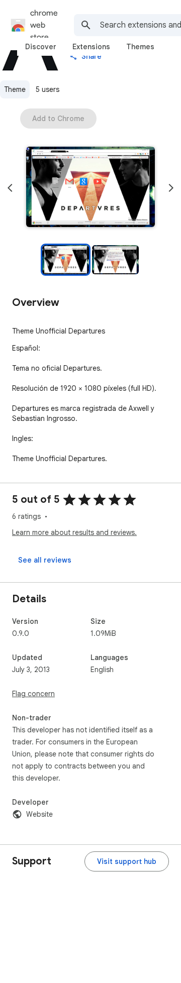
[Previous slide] (10, 188)
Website (39, 814)
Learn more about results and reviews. (74, 532)
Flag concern (33, 693)
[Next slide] (171, 188)
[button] (90, 188)
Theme (15, 89)
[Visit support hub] (126, 861)
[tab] (40, 47)
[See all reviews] (44, 560)
